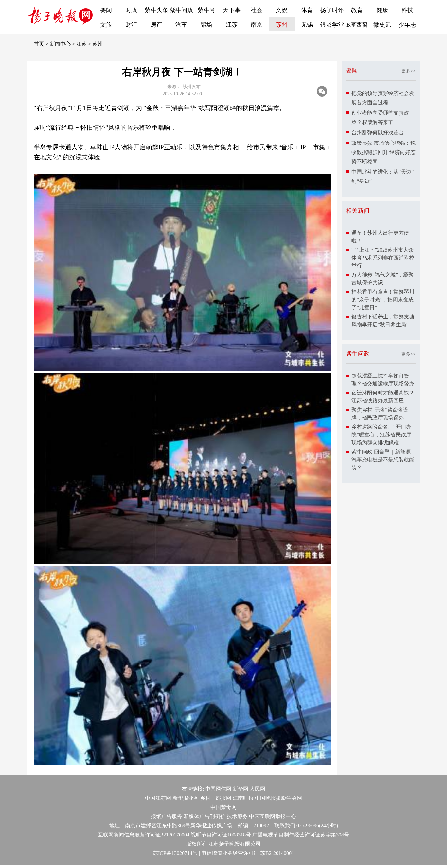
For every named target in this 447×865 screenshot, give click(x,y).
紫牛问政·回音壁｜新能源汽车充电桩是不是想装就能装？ (382, 459)
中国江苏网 (158, 798)
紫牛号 (206, 10)
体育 (307, 10)
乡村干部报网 (215, 798)
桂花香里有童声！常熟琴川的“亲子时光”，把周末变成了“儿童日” (382, 299)
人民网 (257, 789)
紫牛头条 (156, 10)
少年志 (407, 24)
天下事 (232, 10)
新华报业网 (185, 798)
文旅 (106, 24)
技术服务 (237, 816)
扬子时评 (332, 10)
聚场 (206, 24)
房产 (156, 24)
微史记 (382, 24)
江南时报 (243, 798)
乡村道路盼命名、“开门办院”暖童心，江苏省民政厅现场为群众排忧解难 (381, 434)
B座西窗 (357, 24)
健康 (382, 10)
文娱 (282, 10)
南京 (256, 24)
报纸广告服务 (166, 816)
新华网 (240, 789)
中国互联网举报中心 (272, 816)
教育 (357, 10)
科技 (407, 10)
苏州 (282, 24)
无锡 (307, 24)
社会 (256, 10)
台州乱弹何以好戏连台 (377, 132)
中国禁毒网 (223, 807)
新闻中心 (60, 44)
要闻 (106, 10)
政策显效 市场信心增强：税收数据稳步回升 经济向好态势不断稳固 (383, 152)
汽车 (181, 24)
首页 (39, 44)
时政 (131, 10)
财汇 (131, 24)
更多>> (408, 70)
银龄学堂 (332, 24)
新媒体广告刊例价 (204, 816)
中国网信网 (218, 789)
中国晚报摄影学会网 (278, 798)
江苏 (232, 24)
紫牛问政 (181, 10)
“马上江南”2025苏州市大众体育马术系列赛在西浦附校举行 (382, 257)
